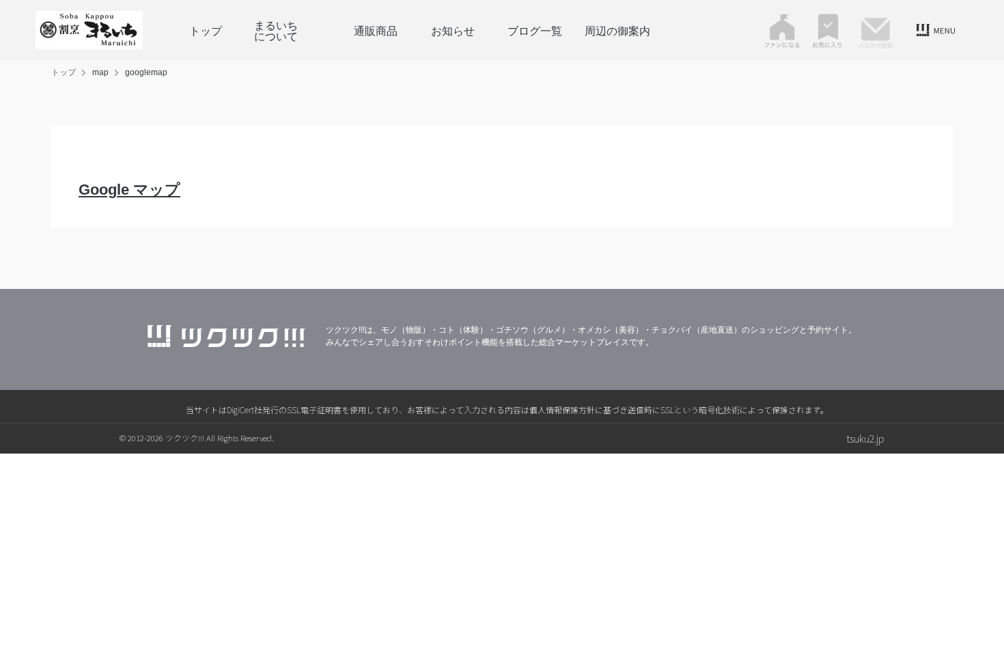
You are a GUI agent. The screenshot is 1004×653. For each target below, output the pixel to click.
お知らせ (453, 30)
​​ (129, 189)
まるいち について (287, 30)
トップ (205, 30)
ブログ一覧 (534, 30)
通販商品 (370, 30)
